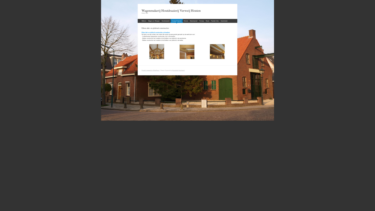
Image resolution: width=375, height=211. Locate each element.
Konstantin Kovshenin (178, 70)
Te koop (201, 21)
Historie (186, 21)
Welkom (144, 21)
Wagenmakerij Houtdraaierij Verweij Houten (171, 10)
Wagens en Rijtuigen (154, 21)
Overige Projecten (177, 21)
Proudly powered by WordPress (150, 70)
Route (207, 21)
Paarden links (215, 21)
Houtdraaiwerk (166, 21)
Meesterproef (193, 21)
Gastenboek (224, 21)
